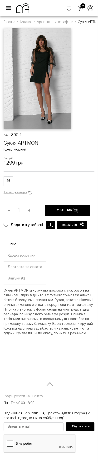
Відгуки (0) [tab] (16, 278)
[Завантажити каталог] (50, 225)
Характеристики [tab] (21, 255)
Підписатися (81, 426)
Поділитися (69, 225)
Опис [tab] (12, 244)
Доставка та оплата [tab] (25, 267)
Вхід (90, 8)
